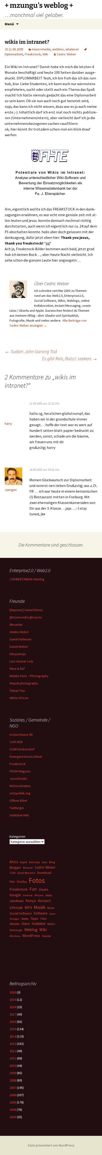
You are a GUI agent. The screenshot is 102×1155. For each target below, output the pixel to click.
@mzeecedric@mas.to (25, 617)
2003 (12, 1117)
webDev (58, 49)
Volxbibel (38, 923)
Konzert (44, 900)
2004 (12, 1109)
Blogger (15, 867)
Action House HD (21, 734)
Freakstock (33, 54)
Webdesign (16, 930)
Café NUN (16, 742)
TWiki (43, 918)
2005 (12, 1102)
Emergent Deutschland (25, 756)
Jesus (48, 895)
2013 (12, 1043)
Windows (14, 936)
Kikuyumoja (17, 654)
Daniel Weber (18, 646)
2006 (12, 1095)
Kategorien (17, 836)
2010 (12, 1065)
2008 (12, 1080)
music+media (41, 49)
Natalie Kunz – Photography (28, 676)
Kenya (31, 900)
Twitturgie (16, 808)
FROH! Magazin (19, 771)
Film (12, 882)
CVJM (12, 873)
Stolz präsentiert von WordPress (51, 1145)
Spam (52, 913)
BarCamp (34, 862)
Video (25, 923)
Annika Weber (19, 632)
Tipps (34, 918)
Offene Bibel (18, 800)
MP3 (28, 907)
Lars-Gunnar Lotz (21, 661)
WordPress (31, 935)
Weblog (30, 929)
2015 (12, 1029)
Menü (9, 24)
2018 (12, 1007)
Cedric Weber (66, 54)
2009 (12, 1073)
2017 (12, 1014)
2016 (12, 1021)
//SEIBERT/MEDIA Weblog (26, 579)
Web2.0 (51, 924)
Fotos (37, 880)
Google (15, 895)
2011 (12, 1058)
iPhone (38, 895)
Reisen (50, 908)
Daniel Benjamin (26, 873)
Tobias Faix (17, 690)
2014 (12, 1036)
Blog (52, 862)
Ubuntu (14, 924)
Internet (27, 895)
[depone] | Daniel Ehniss (26, 610)
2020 (12, 992)
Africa (13, 862)
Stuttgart (14, 918)
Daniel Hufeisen (20, 639)
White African (18, 698)
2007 (12, 1087)
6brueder (16, 624)
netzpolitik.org (19, 793)
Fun (33, 889)
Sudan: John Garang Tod (31, 351)
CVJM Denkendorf (21, 749)
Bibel (44, 862)
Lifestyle (16, 907)
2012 (12, 1051)
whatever (72, 49)
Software (40, 913)
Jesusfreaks (18, 778)
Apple (23, 862)
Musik (39, 907)
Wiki (45, 54)
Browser (28, 867)
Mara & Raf (17, 668)
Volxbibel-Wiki (19, 815)
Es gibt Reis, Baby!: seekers (69, 358)
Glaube (43, 890)
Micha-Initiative (20, 786)
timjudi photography (23, 683)
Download (44, 873)
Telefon (25, 918)
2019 (12, 1000)
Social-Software (20, 913)
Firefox (22, 881)
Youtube (46, 936)
